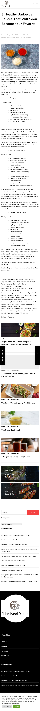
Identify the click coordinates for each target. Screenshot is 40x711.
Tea (22, 308)
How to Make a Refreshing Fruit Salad (13, 565)
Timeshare (27, 308)
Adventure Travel (12, 279)
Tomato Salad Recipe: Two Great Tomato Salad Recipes (18, 556)
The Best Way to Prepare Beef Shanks (18, 403)
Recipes (22, 304)
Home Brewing (15, 297)
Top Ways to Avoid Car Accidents (11, 570)
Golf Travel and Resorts (24, 295)
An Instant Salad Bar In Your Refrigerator (14, 544)
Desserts (16, 293)
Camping (9, 284)
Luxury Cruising (11, 302)
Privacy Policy (5, 646)
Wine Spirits (24, 313)
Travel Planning (12, 311)
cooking (12, 82)
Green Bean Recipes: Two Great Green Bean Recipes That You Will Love (19, 685)
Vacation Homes (23, 311)
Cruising (10, 293)
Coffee (12, 288)
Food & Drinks (12, 295)
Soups (9, 308)
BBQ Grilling (12, 282)
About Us (4, 642)
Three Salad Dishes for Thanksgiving (13, 561)
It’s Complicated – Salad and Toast (12, 540)
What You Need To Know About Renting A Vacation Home (19, 581)
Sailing (9, 306)
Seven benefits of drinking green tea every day (16, 535)
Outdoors (29, 302)
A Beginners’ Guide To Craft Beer (15, 457)
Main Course (21, 302)
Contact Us (4, 651)
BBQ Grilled (17, 213)
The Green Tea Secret (10, 430)
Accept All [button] (16, 707)
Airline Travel (23, 279)
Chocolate (8, 286)
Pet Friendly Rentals (13, 304)
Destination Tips (25, 293)
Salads (15, 306)
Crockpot (8, 291)
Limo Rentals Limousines (22, 300)
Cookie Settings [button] (7, 707)
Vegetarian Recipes (13, 313)
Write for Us (5, 656)
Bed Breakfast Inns (23, 282)
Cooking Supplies (20, 288)
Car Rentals (16, 284)
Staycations (16, 308)
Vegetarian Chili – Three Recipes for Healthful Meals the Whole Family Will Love (18, 344)
